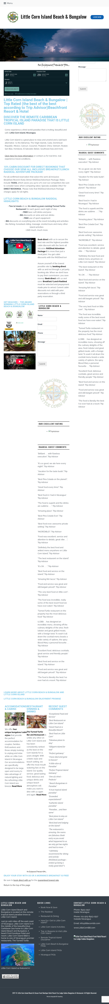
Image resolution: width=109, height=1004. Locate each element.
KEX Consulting (59, 996)
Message (42, 342)
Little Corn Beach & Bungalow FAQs (54, 945)
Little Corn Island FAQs (51, 950)
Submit (42, 364)
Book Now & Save (49, 907)
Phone (40, 333)
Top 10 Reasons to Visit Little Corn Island (54, 932)
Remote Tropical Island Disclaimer (51, 938)
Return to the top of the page (17, 885)
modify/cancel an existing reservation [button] (26, 93)
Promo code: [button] (10, 94)
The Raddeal (47, 912)
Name (41, 315)
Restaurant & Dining (50, 916)
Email (40, 324)
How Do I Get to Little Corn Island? (53, 921)
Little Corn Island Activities (53, 927)
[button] (21, 75)
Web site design (50, 996)
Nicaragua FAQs (48, 955)
